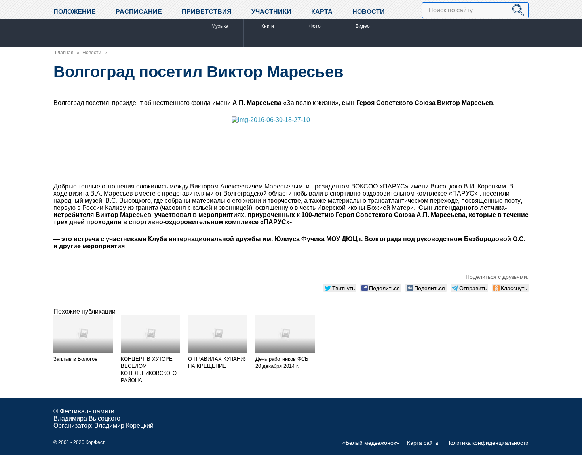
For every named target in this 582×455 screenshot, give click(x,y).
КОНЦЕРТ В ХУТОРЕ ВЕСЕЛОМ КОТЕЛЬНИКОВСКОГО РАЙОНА (149, 369)
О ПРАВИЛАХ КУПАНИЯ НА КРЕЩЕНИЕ (217, 362)
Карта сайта (422, 443)
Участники (271, 11)
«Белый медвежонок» (370, 443)
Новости (368, 11)
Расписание (139, 11)
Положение (74, 11)
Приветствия (207, 11)
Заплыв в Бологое (75, 359)
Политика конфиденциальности (487, 443)
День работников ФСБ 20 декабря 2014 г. (281, 362)
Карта (322, 11)
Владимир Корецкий (124, 425)
